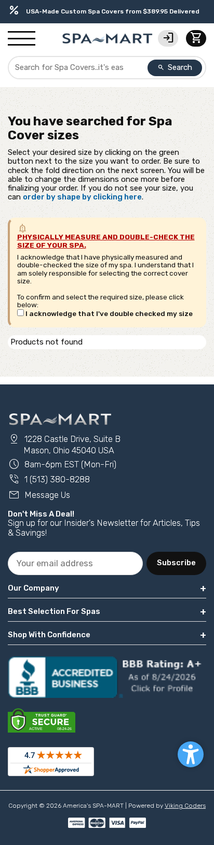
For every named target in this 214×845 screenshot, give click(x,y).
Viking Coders (185, 805)
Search (175, 67)
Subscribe (176, 562)
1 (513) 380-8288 (49, 479)
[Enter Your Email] (75, 563)
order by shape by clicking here (82, 197)
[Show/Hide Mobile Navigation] (21, 39)
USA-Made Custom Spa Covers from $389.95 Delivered (103, 11)
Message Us (39, 495)
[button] (191, 754)
